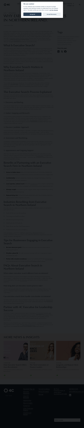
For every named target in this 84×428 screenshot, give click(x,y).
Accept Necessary (51, 14)
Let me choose (53, 10)
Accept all (32, 14)
